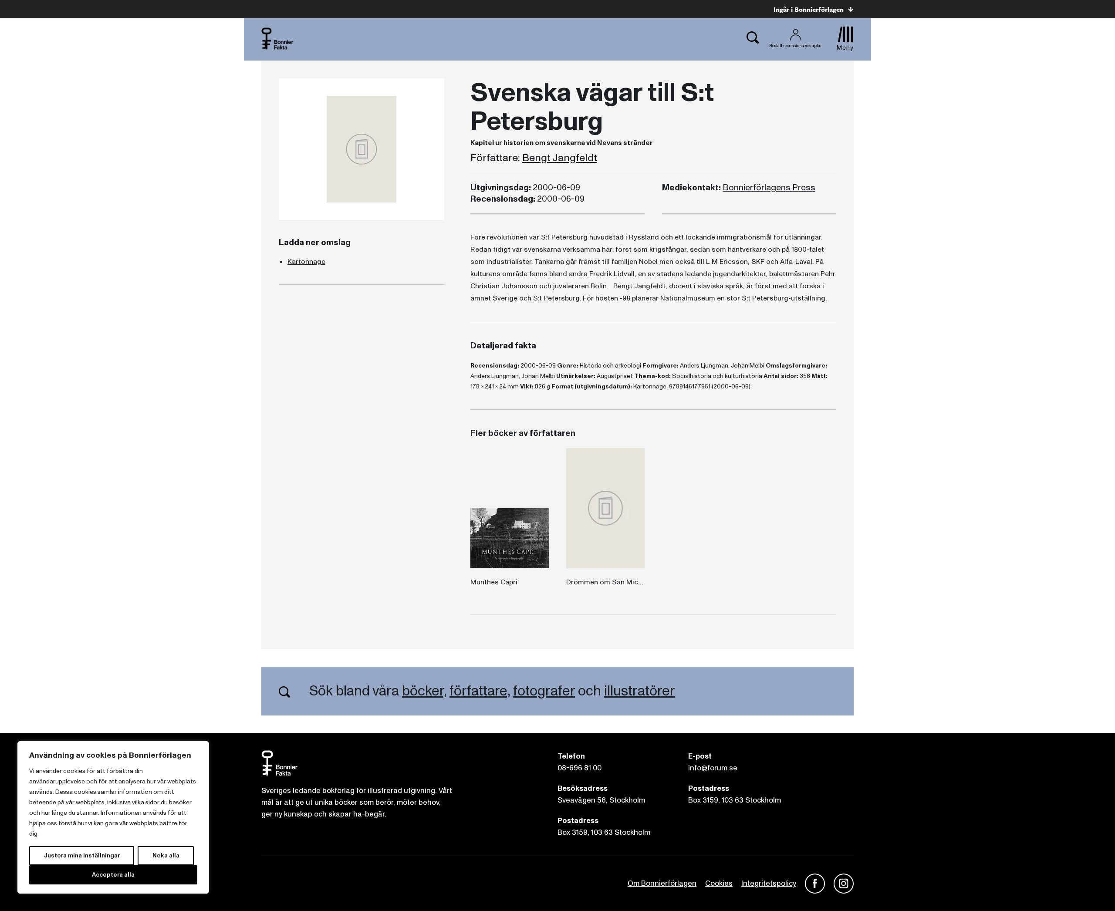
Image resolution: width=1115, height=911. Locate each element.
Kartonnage (306, 262)
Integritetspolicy (768, 883)
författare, (479, 691)
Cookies (719, 883)
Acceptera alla (113, 875)
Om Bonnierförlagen (662, 883)
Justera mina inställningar (82, 855)
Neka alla (165, 855)
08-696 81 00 (579, 768)
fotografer (544, 691)
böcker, (424, 691)
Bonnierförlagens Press (769, 188)
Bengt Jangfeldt (559, 158)
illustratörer (639, 691)
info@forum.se (712, 768)
